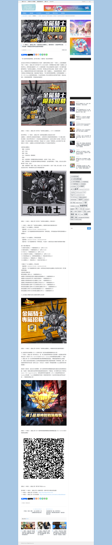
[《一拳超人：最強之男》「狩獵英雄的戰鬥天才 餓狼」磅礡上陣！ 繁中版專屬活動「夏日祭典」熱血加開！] (44, 525)
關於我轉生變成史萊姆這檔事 (84, 217)
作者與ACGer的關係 (31, 1)
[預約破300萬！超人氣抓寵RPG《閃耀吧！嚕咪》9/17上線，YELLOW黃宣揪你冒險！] (72, 158)
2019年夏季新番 (84, 181)
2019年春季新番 (74, 184)
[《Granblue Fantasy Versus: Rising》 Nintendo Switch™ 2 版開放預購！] (72, 124)
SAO (83, 195)
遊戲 (66, 49)
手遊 (85, 211)
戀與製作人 (80, 211)
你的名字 (86, 199)
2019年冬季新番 (75, 182)
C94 (85, 189)
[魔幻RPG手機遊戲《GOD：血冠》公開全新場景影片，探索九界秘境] (72, 103)
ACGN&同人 (38, 13)
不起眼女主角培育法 (82, 197)
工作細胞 (75, 211)
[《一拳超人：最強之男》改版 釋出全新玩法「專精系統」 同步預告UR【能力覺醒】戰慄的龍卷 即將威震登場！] (28, 525)
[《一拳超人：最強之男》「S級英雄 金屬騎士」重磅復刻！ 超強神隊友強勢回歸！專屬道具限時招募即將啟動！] (44, 31)
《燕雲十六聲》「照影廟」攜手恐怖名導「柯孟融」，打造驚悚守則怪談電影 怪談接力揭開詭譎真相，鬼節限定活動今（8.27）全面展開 (83, 144)
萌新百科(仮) (55, 13)
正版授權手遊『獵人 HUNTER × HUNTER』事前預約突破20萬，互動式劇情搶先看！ (55, 512)
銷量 (76, 217)
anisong (81, 189)
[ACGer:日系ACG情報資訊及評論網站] (28, 7)
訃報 (82, 214)
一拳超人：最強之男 (26, 503)
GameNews (24, 49)
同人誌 (82, 209)
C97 (88, 189)
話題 (86, 214)
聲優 (72, 214)
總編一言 (46, 1)
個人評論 (73, 202)
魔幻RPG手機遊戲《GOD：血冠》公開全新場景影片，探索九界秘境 (83, 104)
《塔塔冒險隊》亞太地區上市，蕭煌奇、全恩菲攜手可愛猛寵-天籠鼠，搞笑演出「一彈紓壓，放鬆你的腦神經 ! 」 (83, 167)
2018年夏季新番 (74, 176)
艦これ (77, 214)
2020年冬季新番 (73, 186)
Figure (73, 195)
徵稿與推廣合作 (40, 1)
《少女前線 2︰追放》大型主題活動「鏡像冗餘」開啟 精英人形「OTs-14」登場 (83, 137)
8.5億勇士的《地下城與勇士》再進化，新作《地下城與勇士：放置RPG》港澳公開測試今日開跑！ (83, 152)
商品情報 (47, 13)
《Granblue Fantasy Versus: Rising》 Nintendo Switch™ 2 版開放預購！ (83, 124)
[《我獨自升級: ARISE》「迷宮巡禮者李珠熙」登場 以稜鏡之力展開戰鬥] (72, 130)
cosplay (73, 192)
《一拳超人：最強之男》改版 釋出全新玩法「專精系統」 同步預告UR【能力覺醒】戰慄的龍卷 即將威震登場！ (28, 532)
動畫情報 (83, 206)
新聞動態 (24, 13)
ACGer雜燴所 (80, 186)
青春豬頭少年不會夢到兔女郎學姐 (76, 219)
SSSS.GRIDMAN (74, 197)
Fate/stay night (79, 192)
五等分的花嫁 (73, 199)
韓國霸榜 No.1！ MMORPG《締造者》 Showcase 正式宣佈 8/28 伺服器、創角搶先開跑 (83, 118)
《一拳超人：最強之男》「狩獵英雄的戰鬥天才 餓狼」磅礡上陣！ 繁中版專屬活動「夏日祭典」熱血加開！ (44, 532)
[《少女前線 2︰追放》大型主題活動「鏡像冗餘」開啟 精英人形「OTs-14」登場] (72, 136)
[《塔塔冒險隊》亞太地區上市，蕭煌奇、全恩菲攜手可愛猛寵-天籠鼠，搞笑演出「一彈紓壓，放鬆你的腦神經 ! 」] (72, 165)
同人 (77, 209)
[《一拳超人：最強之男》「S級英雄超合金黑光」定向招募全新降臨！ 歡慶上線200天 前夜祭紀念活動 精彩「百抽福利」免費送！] (59, 525)
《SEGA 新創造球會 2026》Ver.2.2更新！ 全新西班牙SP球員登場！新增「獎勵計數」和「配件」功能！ (83, 111)
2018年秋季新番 (76, 179)
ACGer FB (51, 1)
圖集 (71, 211)
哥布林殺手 (87, 209)
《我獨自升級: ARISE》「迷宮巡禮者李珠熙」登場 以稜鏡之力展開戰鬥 (83, 130)
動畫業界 (72, 209)
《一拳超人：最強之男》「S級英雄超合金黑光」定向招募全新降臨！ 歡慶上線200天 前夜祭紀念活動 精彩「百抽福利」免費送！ (59, 532)
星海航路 (63, 13)
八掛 (85, 202)
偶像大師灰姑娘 (79, 202)
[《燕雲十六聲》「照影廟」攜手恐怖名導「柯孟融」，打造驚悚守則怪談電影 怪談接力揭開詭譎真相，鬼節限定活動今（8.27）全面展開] (72, 143)
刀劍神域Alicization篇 (75, 206)
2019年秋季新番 (82, 184)
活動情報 (31, 13)
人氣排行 (80, 200)
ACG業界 (74, 189)
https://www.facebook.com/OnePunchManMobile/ (52, 494)
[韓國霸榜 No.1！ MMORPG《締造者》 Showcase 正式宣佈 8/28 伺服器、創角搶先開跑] (72, 116)
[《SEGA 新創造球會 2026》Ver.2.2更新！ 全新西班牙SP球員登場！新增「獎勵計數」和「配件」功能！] (72, 109)
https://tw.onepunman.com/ (46, 492)
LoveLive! (78, 195)
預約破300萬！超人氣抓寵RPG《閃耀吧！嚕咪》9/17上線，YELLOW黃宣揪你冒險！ (83, 160)
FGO (84, 192)
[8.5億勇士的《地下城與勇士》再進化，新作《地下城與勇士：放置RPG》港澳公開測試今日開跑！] (72, 151)
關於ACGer (24, 1)
